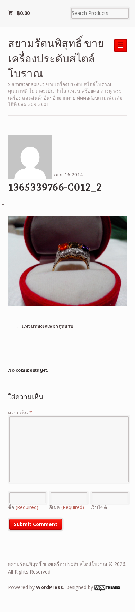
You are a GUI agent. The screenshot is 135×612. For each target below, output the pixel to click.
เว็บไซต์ (98, 507)
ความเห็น (20, 412)
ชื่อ (23, 507)
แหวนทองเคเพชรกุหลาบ (44, 325)
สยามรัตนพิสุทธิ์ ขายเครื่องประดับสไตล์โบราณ (56, 57)
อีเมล (66, 507)
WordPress (49, 587)
